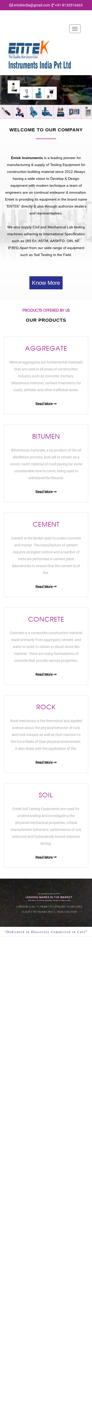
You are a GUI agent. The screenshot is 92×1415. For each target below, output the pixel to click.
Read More (44, 404)
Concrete (16, 1283)
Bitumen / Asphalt (23, 1267)
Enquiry (15, 1216)
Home (14, 1176)
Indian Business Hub (64, 1410)
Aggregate (17, 1259)
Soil (12, 1298)
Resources (17, 1200)
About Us (16, 1184)
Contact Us (18, 1208)
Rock (13, 1291)
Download (17, 1192)
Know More (46, 283)
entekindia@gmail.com (32, 5)
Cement (15, 1275)
